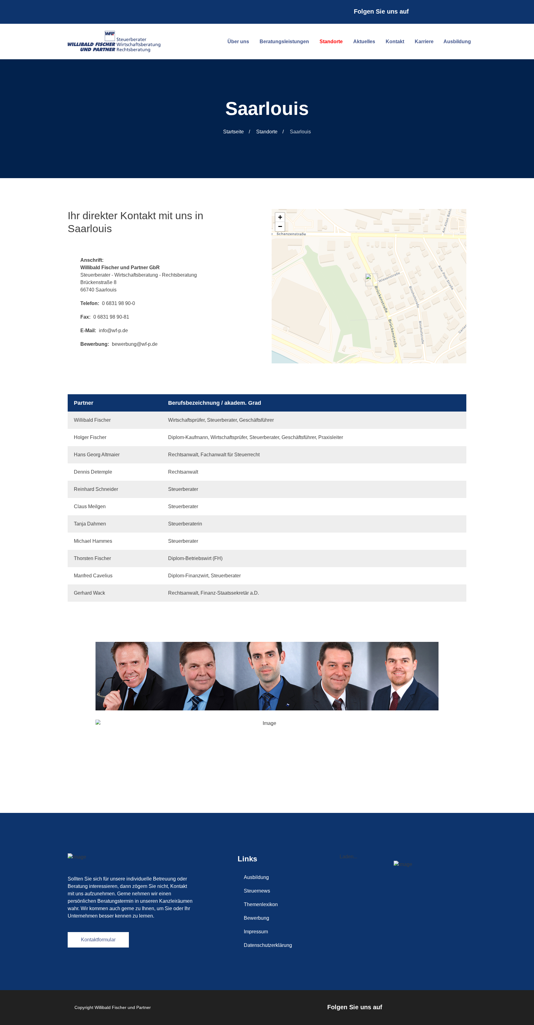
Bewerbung (256, 918)
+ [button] (280, 217)
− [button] (280, 226)
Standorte (331, 41)
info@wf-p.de (113, 330)
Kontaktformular (98, 939)
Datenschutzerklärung (268, 945)
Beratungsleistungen (284, 41)
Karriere (424, 41)
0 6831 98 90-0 (118, 303)
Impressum (256, 931)
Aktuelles (364, 41)
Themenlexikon (261, 904)
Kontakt (395, 41)
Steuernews (257, 890)
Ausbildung (457, 41)
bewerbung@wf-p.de (135, 344)
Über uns (238, 41)
